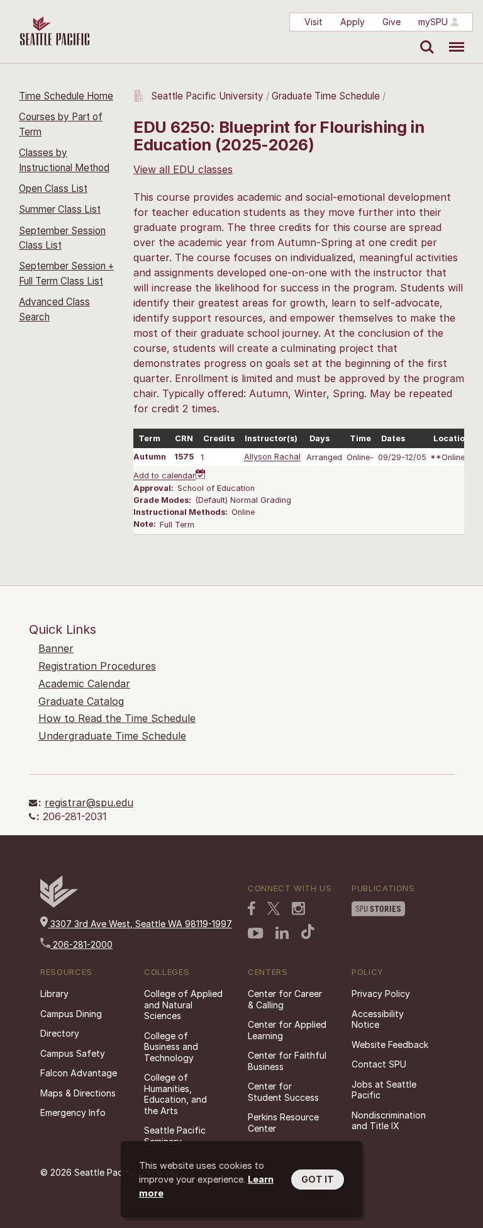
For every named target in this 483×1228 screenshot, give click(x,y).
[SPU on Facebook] (251, 908)
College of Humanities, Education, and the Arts (175, 1094)
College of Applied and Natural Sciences (183, 1004)
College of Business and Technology (171, 1046)
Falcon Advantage (78, 1072)
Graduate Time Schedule (327, 96)
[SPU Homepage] (59, 904)
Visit (313, 21)
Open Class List (53, 188)
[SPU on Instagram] (298, 908)
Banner (56, 648)
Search (424, 38)
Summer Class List (60, 209)
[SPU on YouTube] (256, 933)
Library (54, 993)
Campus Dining (71, 1013)
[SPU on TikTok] (307, 931)
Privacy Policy (381, 993)
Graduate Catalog (81, 701)
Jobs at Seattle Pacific (384, 1090)
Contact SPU (379, 1064)
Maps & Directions (78, 1093)
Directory (59, 1033)
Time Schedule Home (66, 96)
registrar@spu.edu (89, 802)
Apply (352, 21)
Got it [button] (317, 1179)
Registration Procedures (97, 666)
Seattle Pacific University (207, 96)
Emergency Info (73, 1112)
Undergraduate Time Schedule (112, 735)
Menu (452, 38)
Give (391, 21)
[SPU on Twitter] (273, 908)
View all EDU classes (183, 169)
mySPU (433, 21)
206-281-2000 (81, 944)
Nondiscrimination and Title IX (389, 1121)
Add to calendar (164, 476)
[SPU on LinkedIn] (282, 933)
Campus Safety (72, 1053)
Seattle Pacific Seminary (175, 1136)
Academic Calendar (84, 683)
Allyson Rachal (272, 457)
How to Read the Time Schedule (117, 718)
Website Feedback (390, 1044)
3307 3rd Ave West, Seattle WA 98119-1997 (140, 923)
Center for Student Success (283, 1092)
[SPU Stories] (378, 908)
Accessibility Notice (378, 1019)
